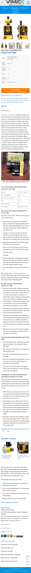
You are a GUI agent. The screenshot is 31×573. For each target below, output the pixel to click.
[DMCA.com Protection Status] (18, 536)
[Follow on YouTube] (11, 536)
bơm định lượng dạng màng (20, 98)
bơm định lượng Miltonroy (18, 273)
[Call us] (8, 536)
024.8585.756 (6, 524)
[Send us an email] (5, 536)
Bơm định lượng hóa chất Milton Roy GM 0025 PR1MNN (7, 456)
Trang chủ (5, 8)
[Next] (27, 26)
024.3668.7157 (7, 528)
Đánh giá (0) (5, 110)
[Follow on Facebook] (2, 536)
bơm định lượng (8, 98)
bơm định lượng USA (9, 102)
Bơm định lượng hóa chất (8, 100)
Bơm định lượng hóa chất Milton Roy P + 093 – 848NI (23, 456)
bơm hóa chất (19, 102)
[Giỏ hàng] (28, 2)
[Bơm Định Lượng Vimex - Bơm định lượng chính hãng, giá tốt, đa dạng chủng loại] (14, 3)
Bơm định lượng (14, 8)
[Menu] (2, 3)
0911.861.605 (8, 532)
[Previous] (3, 26)
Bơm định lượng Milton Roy (14, 95)
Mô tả (3, 106)
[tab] (15, 106)
